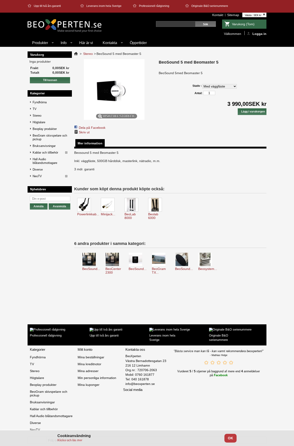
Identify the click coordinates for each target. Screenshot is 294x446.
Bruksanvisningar (44, 146)
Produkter (38, 44)
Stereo (37, 115)
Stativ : (197, 85)
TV (35, 109)
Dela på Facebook (92, 127)
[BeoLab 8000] (133, 205)
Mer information (90, 143)
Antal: (198, 93)
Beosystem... (207, 269)
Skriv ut (84, 132)
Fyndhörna (40, 102)
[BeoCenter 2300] (114, 259)
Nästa (262, 261)
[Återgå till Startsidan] (76, 54)
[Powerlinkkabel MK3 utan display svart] (86, 205)
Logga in (259, 33)
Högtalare (39, 122)
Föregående (75, 261)
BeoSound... (91, 269)
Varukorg (243, 24)
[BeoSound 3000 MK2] (91, 259)
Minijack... (108, 214)
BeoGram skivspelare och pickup (50, 137)
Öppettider (138, 43)
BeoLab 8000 (130, 216)
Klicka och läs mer (69, 440)
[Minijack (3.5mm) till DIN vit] (110, 205)
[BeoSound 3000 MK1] (137, 259)
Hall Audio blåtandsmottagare (45, 161)
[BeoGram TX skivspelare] (161, 259)
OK (230, 438)
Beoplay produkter (45, 129)
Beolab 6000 (153, 216)
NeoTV (37, 176)
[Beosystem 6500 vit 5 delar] (207, 259)
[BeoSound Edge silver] (184, 259)
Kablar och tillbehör (45, 152)
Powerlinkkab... (88, 214)
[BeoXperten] (65, 25)
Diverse (38, 169)
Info (61, 44)
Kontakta (107, 44)
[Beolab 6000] (157, 205)
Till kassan (50, 80)
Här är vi (86, 43)
